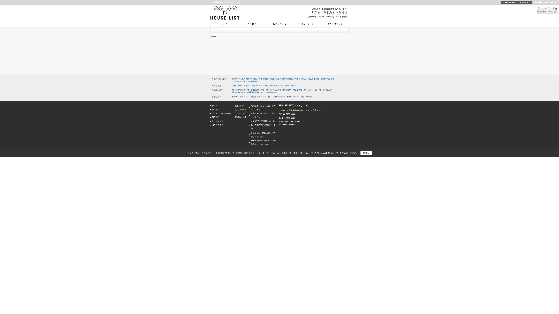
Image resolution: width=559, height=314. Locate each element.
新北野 (280, 85)
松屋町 (235, 97)
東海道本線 (271, 92)
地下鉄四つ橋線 (238, 92)
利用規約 (215, 117)
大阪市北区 (275, 79)
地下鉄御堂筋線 (238, 90)
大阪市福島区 (300, 79)
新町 (266, 85)
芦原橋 (309, 97)
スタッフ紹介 (240, 113)
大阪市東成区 (313, 79)
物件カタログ (217, 125)
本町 (302, 97)
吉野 (260, 85)
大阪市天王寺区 (327, 79)
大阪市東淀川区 (238, 81)
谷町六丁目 (265, 97)
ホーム (214, 106)
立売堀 (254, 85)
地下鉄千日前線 (310, 90)
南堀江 (241, 85)
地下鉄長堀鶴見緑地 (255, 90)
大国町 (275, 97)
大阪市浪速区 (251, 79)
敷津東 (273, 85)
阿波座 (282, 97)
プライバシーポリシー (221, 113)
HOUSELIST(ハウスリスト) (293, 105)
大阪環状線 (297, 90)
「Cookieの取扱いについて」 (328, 153)
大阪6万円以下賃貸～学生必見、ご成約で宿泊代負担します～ (263, 125)
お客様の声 (240, 106)
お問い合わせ (240, 109)
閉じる (366, 153)
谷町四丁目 (244, 97)
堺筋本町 (255, 97)
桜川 (247, 85)
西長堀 (295, 97)
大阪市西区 (263, 79)
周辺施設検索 (240, 117)
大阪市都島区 (253, 81)
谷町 (234, 85)
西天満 (294, 85)
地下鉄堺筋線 (325, 90)
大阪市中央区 (238, 79)
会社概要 (215, 109)
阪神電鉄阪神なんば (255, 92)
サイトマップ (217, 121)
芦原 (287, 85)
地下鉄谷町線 (285, 90)
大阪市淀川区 (287, 79)
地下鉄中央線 (272, 90)
